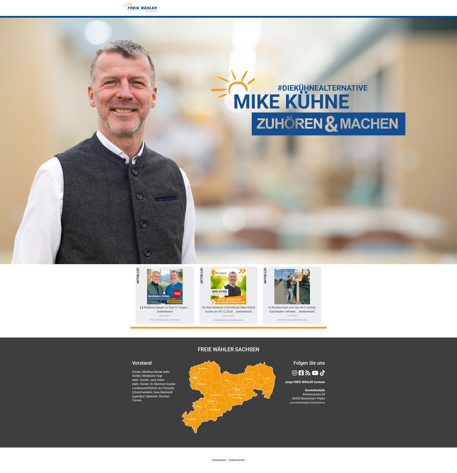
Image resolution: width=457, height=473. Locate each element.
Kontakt (321, 10)
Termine (305, 10)
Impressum (219, 460)
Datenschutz (237, 460)
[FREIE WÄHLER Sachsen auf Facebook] (301, 374)
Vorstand (234, 10)
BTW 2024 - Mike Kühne (280, 10)
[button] (34, 128)
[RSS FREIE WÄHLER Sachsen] (307, 374)
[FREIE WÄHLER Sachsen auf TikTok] (322, 374)
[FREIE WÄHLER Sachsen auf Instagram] (294, 374)
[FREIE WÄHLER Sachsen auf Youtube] (314, 374)
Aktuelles (252, 10)
